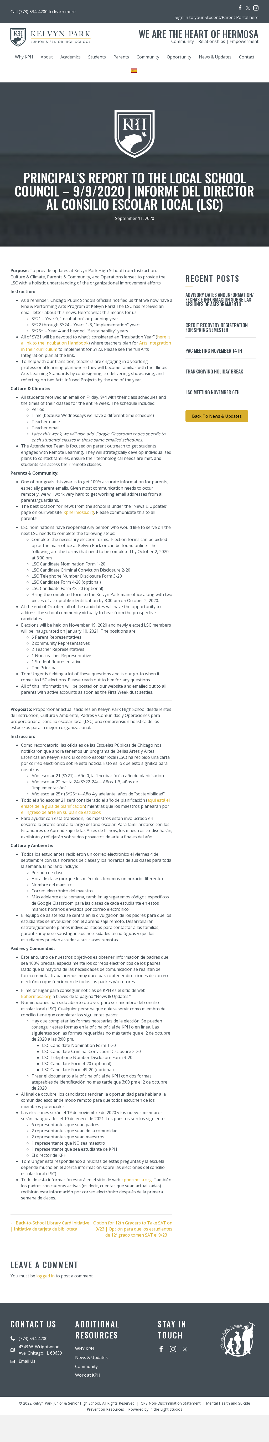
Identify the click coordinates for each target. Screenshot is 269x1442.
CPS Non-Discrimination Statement (171, 1403)
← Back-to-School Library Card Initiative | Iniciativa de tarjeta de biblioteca (50, 1226)
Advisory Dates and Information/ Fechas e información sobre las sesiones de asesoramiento (219, 299)
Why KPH (24, 57)
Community (148, 57)
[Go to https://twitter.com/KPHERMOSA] (248, 8)
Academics (70, 57)
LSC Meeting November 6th (212, 392)
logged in (45, 1276)
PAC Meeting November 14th (213, 350)
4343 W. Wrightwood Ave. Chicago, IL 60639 (40, 1350)
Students (97, 57)
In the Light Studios (165, 1409)
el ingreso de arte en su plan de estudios (61, 812)
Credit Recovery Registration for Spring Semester (216, 327)
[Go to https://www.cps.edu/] (237, 1338)
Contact (246, 57)
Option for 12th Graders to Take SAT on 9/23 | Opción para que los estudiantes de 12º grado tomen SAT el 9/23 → (132, 1229)
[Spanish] (134, 70)
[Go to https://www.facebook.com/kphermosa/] (240, 8)
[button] (216, 416)
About (47, 57)
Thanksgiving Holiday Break (214, 371)
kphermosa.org (79, 512)
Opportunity (179, 57)
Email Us (27, 1361)
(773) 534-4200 (33, 1338)
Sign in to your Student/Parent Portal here (216, 17)
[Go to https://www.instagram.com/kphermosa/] (255, 8)
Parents (121, 57)
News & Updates (215, 57)
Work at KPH (87, 1375)
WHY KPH (84, 1349)
